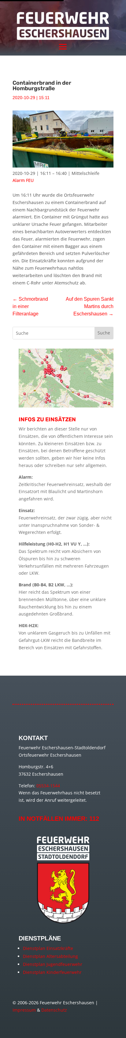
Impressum (24, 1010)
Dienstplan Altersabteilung (50, 956)
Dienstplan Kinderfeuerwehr (52, 972)
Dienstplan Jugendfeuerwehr (52, 964)
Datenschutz (54, 1010)
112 (94, 818)
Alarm (19, 180)
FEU (30, 180)
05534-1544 (48, 786)
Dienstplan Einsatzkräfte (48, 948)
